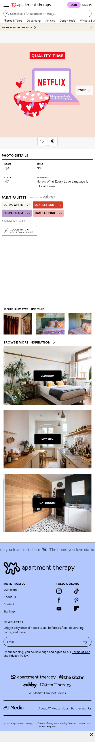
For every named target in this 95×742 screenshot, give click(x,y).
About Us (10, 596)
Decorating (34, 20)
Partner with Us (81, 708)
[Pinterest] (76, 600)
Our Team (10, 589)
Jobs (65, 708)
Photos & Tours (13, 20)
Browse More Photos (17, 27)
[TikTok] (76, 591)
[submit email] (85, 642)
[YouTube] (59, 608)
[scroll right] (87, 324)
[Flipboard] (76, 608)
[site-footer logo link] (13, 708)
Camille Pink (45, 213)
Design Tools (67, 20)
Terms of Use (81, 652)
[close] (91, 734)
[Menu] (6, 4)
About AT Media (49, 708)
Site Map (9, 611)
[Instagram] (59, 591)
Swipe (82, 90)
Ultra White (13, 205)
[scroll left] (7, 324)
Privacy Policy (18, 655)
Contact (9, 604)
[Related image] (18, 324)
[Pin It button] (52, 141)
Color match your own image (21, 230)
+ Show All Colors (16, 221)
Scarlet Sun (44, 205)
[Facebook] (59, 600)
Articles (50, 20)
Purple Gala (13, 213)
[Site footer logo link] (47, 568)
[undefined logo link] (31, 5)
